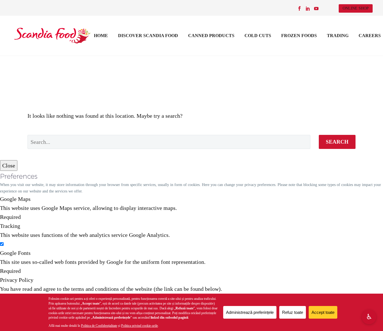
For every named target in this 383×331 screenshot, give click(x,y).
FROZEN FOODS (299, 35)
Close (8, 165)
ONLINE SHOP (356, 8)
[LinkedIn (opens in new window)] (308, 8)
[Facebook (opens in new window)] (299, 8)
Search (337, 142)
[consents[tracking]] (2, 244)
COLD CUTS (257, 35)
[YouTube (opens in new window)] (316, 8)
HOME (101, 35)
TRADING (338, 35)
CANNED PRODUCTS (211, 35)
